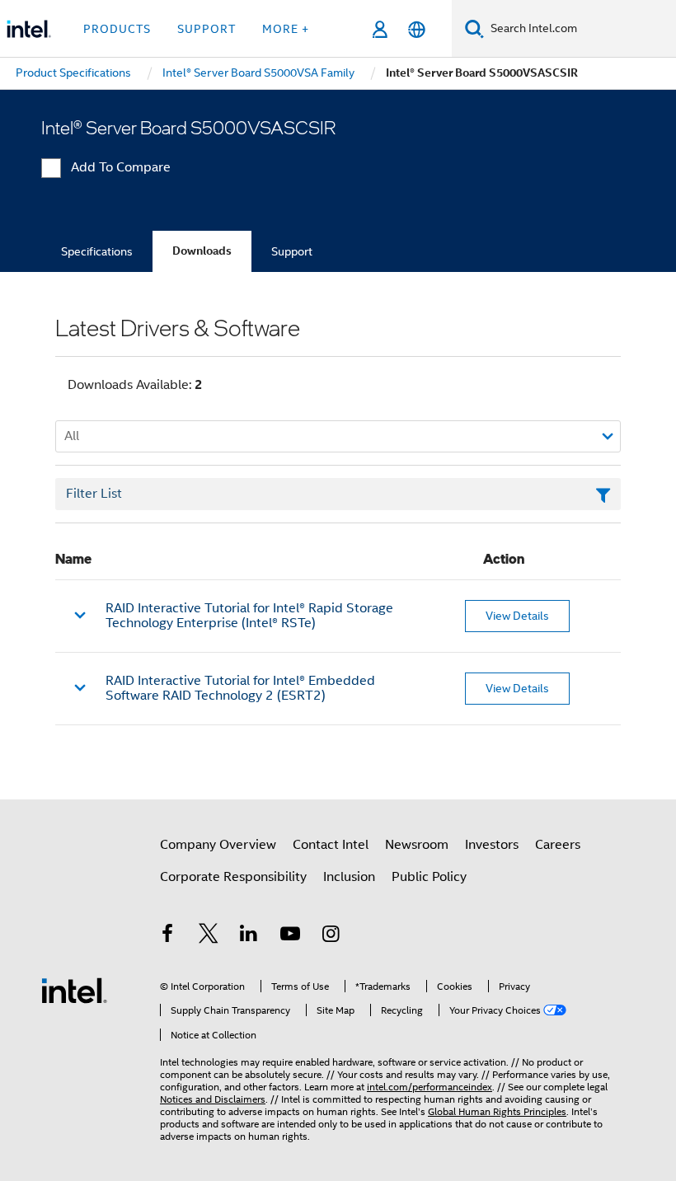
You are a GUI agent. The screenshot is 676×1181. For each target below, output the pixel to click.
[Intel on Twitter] (209, 936)
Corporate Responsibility (233, 877)
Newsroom (416, 845)
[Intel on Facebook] (167, 936)
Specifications (97, 251)
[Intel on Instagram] (331, 936)
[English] (417, 29)
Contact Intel (331, 845)
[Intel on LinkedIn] (249, 936)
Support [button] (206, 28)
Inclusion (349, 877)
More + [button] (285, 28)
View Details (517, 615)
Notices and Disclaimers (212, 1099)
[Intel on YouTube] (290, 936)
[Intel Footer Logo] (74, 990)
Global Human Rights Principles (497, 1111)
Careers (557, 845)
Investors (492, 845)
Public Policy (429, 877)
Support (291, 251)
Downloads (202, 251)
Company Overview (218, 845)
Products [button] (117, 28)
